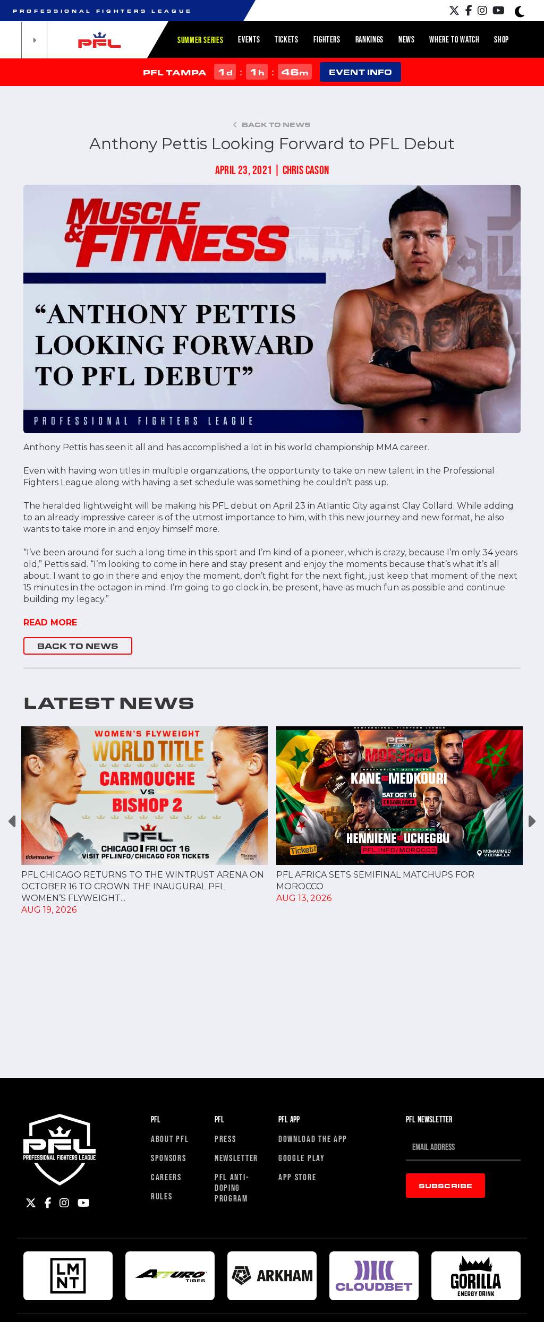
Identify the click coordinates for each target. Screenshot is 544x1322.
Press (225, 1139)
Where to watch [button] (454, 39)
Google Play (301, 1158)
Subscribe (445, 1185)
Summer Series (200, 40)
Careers (166, 1177)
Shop (501, 39)
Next (531, 821)
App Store (297, 1177)
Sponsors (168, 1158)
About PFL (170, 1139)
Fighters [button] (327, 39)
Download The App (312, 1139)
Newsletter (236, 1158)
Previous (13, 821)
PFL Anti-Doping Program (232, 1187)
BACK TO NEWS (77, 646)
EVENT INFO (360, 72)
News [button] (406, 39)
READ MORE (50, 622)
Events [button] (249, 39)
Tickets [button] (286, 39)
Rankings (369, 39)
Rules (162, 1196)
